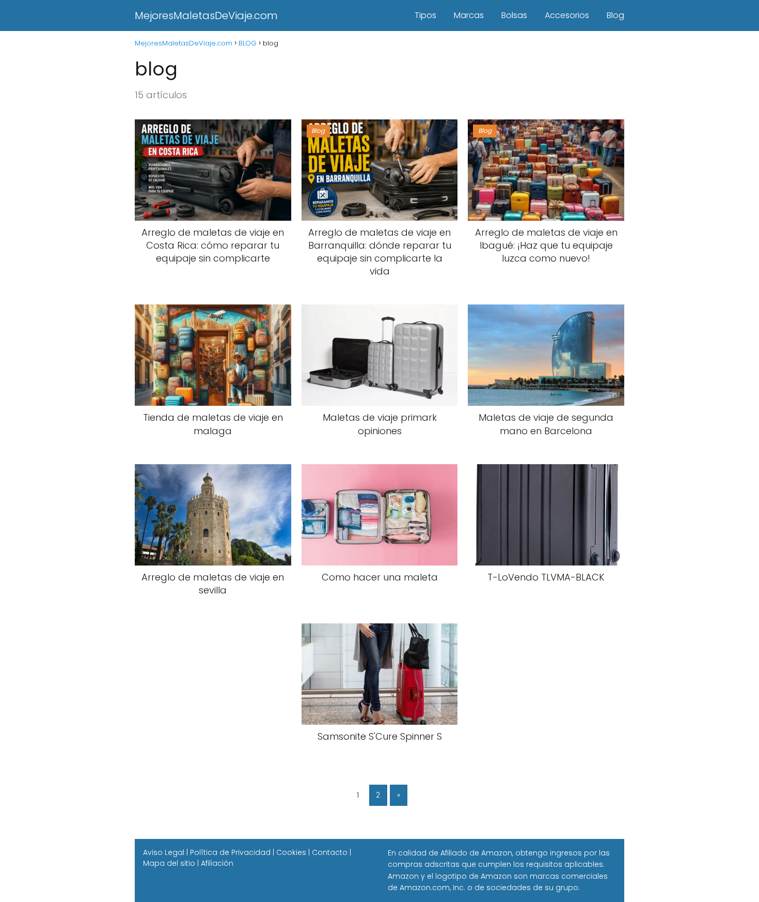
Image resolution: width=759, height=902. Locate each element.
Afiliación (217, 863)
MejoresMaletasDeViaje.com (206, 15)
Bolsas (514, 15)
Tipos (425, 15)
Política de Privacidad (230, 852)
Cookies (291, 852)
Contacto (329, 852)
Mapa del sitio (169, 863)
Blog (615, 15)
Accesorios (567, 15)
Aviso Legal (163, 852)
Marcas (469, 15)
